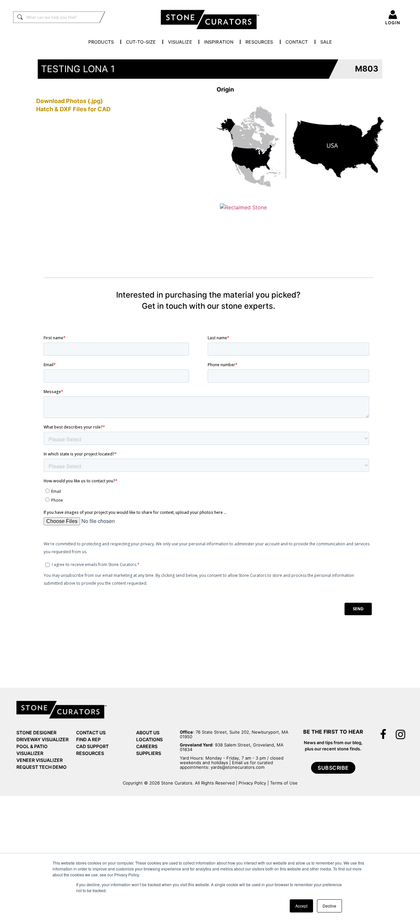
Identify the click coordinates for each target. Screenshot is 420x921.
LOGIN (392, 22)
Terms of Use (284, 782)
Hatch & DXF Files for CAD (73, 109)
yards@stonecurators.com (237, 767)
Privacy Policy (252, 782)
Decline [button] (329, 906)
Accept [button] (301, 906)
